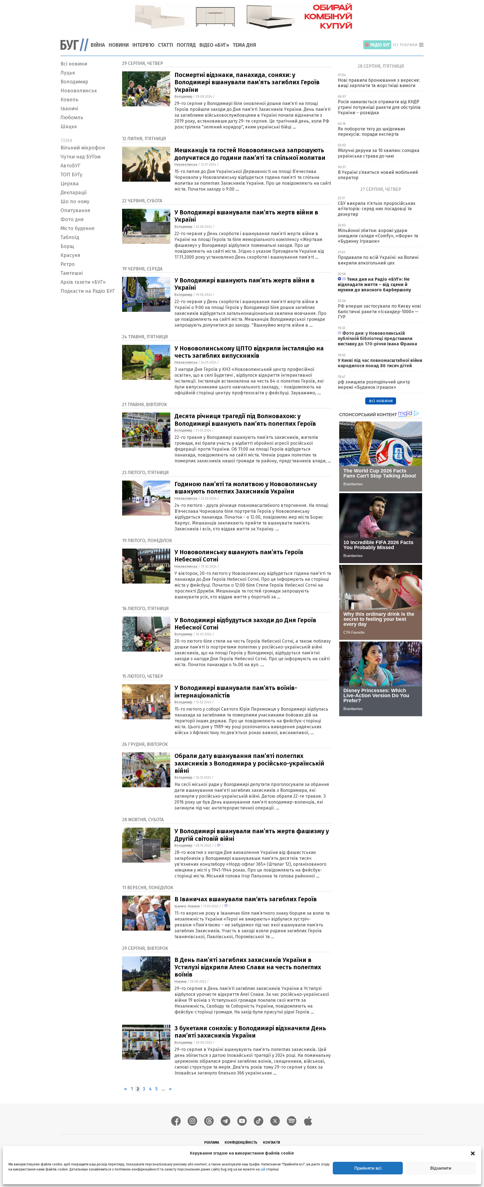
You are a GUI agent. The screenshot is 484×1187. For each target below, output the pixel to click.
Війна (98, 45)
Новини (119, 45)
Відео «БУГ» (214, 45)
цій (262, 1169)
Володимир (74, 82)
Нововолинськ (79, 91)
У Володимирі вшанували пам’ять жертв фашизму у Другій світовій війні (251, 834)
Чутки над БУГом (81, 157)
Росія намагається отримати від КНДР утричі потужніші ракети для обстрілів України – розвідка (379, 107)
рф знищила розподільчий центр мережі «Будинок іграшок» (374, 384)
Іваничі (69, 109)
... (294, 127)
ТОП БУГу (71, 175)
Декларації (74, 192)
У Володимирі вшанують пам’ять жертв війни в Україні (244, 284)
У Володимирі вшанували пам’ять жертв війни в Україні (246, 216)
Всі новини (74, 64)
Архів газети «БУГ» (83, 282)
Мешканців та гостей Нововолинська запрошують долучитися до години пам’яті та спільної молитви (249, 153)
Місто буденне (78, 228)
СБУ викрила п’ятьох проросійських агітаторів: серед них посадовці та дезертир (376, 209)
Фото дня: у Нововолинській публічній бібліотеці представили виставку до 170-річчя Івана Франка (377, 338)
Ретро (68, 264)
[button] (473, 1153)
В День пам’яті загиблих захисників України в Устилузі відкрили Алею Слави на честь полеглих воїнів (247, 967)
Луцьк (68, 73)
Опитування (75, 210)
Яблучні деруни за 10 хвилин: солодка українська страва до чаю (378, 153)
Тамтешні (72, 273)
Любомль (72, 117)
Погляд (186, 45)
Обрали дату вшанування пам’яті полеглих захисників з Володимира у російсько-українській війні (249, 763)
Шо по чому (75, 201)
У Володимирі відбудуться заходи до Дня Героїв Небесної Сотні (245, 623)
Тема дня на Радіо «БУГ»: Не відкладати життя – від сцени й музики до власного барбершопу (374, 284)
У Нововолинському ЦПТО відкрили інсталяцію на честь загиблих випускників (249, 352)
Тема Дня (244, 45)
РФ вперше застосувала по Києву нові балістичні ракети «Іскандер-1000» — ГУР (379, 311)
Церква (70, 184)
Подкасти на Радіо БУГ (88, 291)
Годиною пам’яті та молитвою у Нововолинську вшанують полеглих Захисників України (245, 487)
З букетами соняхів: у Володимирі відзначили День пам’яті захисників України (250, 1031)
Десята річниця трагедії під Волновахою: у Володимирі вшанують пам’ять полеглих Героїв (245, 419)
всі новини (381, 400)
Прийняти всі (367, 1168)
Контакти (271, 1142)
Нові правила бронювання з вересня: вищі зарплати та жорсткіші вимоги (379, 83)
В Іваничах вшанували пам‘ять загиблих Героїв (245, 899)
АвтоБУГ (70, 166)
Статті (165, 45)
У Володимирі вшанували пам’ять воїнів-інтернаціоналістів (235, 691)
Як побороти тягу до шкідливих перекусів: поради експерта (371, 131)
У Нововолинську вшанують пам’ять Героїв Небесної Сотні (238, 555)
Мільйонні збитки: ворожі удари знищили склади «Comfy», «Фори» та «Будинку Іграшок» (378, 236)
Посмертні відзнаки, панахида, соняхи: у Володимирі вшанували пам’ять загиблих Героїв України (247, 82)
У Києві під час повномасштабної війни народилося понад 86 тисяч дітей (380, 363)
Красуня (70, 255)
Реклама (211, 1142)
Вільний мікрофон (83, 148)
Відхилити (440, 1168)
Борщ (67, 246)
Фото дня (72, 219)
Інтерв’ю (143, 45)
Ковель (69, 100)
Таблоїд (70, 237)
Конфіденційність (241, 1142)
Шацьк (69, 126)
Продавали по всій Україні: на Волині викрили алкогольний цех (378, 260)
